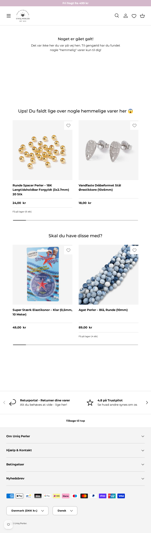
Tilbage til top (75, 420)
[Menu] (8, 15)
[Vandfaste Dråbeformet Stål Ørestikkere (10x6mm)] (108, 150)
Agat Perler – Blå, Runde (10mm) (103, 310)
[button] (142, 15)
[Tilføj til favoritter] (68, 125)
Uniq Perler (20, 523)
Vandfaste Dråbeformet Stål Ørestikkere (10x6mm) (100, 187)
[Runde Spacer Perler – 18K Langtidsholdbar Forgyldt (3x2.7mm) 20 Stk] (42, 150)
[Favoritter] (134, 16)
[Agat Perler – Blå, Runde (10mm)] (108, 275)
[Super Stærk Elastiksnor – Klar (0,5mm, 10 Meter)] (42, 275)
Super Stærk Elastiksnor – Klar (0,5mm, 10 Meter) (42, 312)
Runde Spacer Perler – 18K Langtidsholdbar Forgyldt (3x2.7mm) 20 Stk (41, 189)
